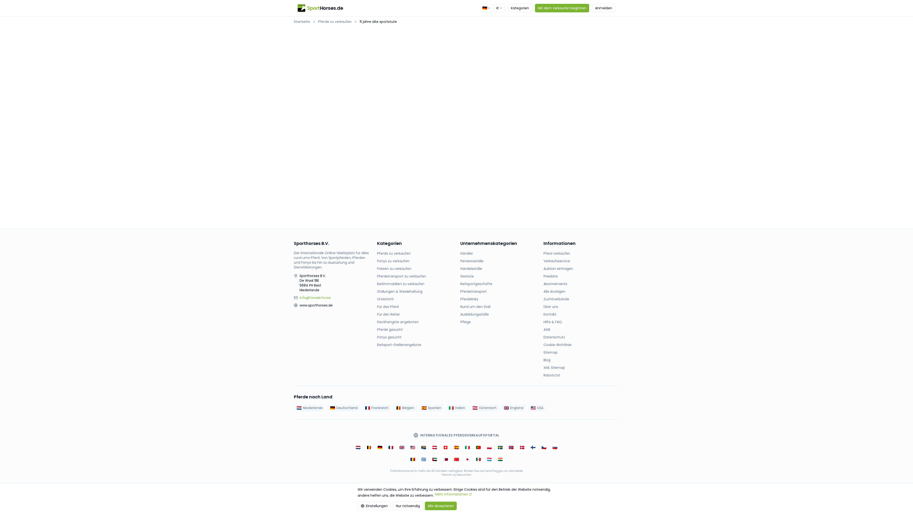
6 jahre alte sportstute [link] (378, 21)
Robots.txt (552, 375)
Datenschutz (554, 337)
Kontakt (550, 314)
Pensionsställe (472, 261)
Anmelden (603, 8)
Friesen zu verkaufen (394, 268)
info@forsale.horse (315, 297)
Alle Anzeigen (554, 291)
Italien (460, 407)
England (516, 407)
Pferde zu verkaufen (335, 21)
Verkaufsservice (557, 261)
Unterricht (385, 299)
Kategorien (520, 8)
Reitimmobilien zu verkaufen (400, 284)
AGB (547, 329)
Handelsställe (471, 268)
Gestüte (467, 276)
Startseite (302, 21)
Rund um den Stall (475, 306)
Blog (547, 360)
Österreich (487, 407)
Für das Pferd (388, 306)
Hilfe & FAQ (553, 322)
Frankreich (380, 407)
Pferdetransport (473, 291)
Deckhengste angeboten (398, 322)
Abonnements (555, 284)
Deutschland (347, 407)
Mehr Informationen (451, 494)
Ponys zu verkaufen (393, 261)
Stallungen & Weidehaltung (400, 291)
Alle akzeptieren (441, 506)
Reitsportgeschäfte (476, 284)
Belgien (408, 407)
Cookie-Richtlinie (558, 344)
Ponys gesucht (389, 337)
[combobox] (486, 8)
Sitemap (551, 352)
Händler (466, 253)
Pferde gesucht (390, 329)
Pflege (465, 322)
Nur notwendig (408, 506)
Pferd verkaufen (557, 253)
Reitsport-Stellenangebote (399, 344)
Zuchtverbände (556, 299)
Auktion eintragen (558, 268)
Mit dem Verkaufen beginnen (562, 8)
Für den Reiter (388, 314)
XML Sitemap (554, 367)
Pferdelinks (469, 299)
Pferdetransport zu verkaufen (401, 276)
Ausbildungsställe (474, 314)
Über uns (551, 306)
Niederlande (313, 407)
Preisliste (551, 276)
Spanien (434, 407)
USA (540, 407)
